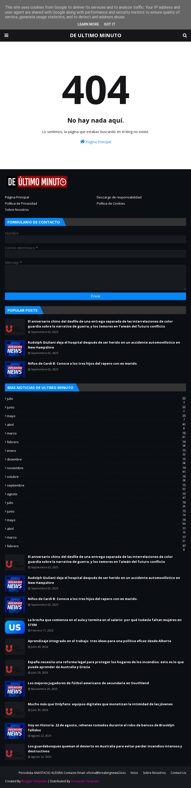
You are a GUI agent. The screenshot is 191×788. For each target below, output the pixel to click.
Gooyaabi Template (85, 781)
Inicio (134, 773)
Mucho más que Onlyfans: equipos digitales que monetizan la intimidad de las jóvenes (100, 704)
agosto (96, 494)
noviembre (96, 468)
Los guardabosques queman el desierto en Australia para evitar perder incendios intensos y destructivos (105, 748)
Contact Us (178, 773)
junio (96, 407)
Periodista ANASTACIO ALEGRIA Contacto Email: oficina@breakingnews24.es (72, 773)
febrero (96, 442)
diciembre (96, 459)
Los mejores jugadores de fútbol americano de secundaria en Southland (88, 683)
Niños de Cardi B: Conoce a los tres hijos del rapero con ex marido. (83, 363)
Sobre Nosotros (17, 209)
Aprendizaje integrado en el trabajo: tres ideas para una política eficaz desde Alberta (99, 641)
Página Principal (98, 141)
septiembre (96, 485)
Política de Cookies (111, 203)
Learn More (88, 24)
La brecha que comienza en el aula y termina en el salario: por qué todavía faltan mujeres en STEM (105, 622)
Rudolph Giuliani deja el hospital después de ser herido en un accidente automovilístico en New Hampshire (104, 345)
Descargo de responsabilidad (119, 197)
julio (96, 398)
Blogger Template (34, 781)
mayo (96, 416)
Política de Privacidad (21, 203)
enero (96, 450)
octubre (96, 476)
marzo (96, 433)
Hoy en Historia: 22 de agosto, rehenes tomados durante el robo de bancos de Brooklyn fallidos (101, 727)
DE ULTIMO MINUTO (95, 35)
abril (96, 424)
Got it (109, 24)
